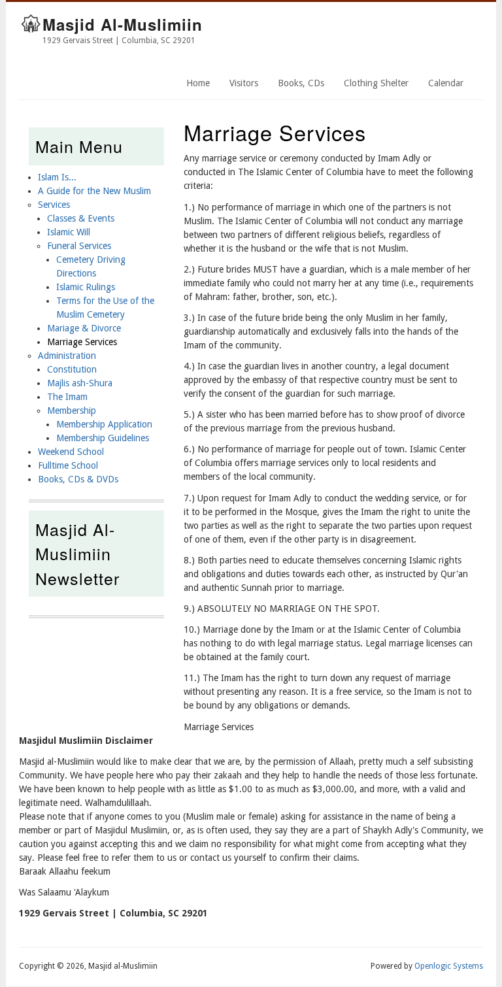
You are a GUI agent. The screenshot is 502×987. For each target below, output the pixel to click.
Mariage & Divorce (84, 328)
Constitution (72, 369)
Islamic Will (68, 232)
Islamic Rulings (85, 287)
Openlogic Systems (448, 966)
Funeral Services (79, 246)
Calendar (445, 83)
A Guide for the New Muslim (94, 191)
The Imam (67, 397)
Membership (71, 410)
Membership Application (104, 424)
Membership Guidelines (102, 438)
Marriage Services (82, 342)
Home (198, 83)
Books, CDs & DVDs (78, 479)
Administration (67, 355)
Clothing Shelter (376, 83)
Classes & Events (80, 218)
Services (54, 204)
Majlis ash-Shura (79, 383)
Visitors (243, 83)
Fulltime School (68, 465)
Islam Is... (57, 177)
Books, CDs (301, 83)
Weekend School (71, 451)
